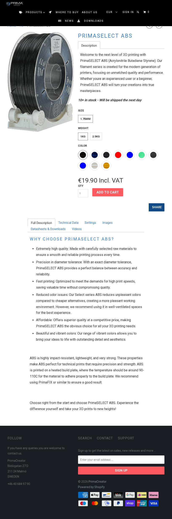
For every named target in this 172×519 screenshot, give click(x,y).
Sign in (128, 12)
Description (89, 45)
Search (85, 438)
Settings (90, 223)
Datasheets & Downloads (48, 229)
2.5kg (96, 136)
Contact (105, 438)
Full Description (41, 223)
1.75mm (85, 118)
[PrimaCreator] (10, 4)
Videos (77, 229)
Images (107, 223)
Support (126, 438)
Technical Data (68, 223)
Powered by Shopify (91, 487)
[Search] (138, 12)
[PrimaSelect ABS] (41, 82)
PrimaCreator (97, 481)
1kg (83, 136)
